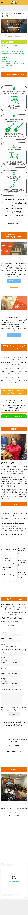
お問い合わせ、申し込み (9, 61)
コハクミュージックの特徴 (10, 45)
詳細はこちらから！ (14, 280)
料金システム (6, 59)
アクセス (5, 67)
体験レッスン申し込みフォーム (14, 416)
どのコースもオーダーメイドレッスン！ (13, 51)
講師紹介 (5, 57)
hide (11, 42)
